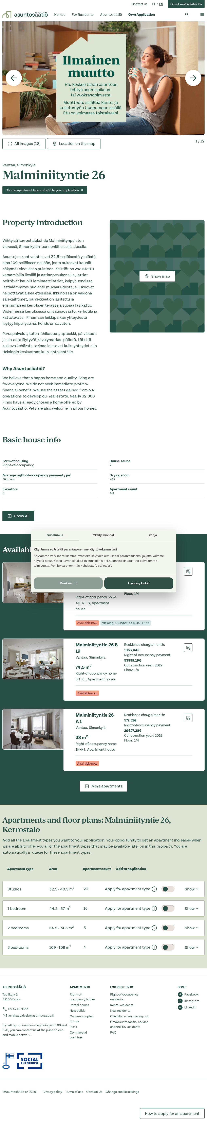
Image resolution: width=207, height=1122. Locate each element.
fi (153, 4)
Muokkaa (66, 583)
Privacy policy (52, 1092)
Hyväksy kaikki (138, 583)
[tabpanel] (103, 78)
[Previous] (14, 78)
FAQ (113, 1032)
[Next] (193, 78)
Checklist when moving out (129, 1016)
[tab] (23, 143)
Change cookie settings (122, 1092)
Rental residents (121, 1005)
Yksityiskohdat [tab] (103, 535)
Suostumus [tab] (55, 535)
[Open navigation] (202, 14)
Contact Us (94, 1092)
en (161, 4)
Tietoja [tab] (152, 535)
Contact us (139, 4)
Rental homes (79, 1005)
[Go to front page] (25, 14)
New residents (120, 1011)
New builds (77, 1011)
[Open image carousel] (103, 78)
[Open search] (187, 15)
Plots (73, 1027)
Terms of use (74, 1092)
